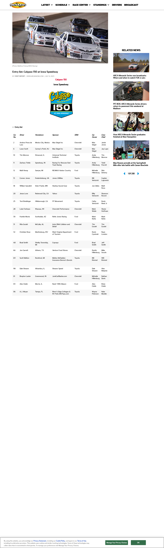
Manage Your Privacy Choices (116, 542)
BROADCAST (131, 5)
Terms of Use (81, 541)
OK (138, 542)
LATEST (45, 5)
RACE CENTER (80, 5)
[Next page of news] (138, 173)
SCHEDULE (61, 5)
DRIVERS (117, 5)
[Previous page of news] (124, 173)
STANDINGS (99, 5)
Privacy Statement (39, 541)
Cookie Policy (60, 541)
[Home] (18, 5)
